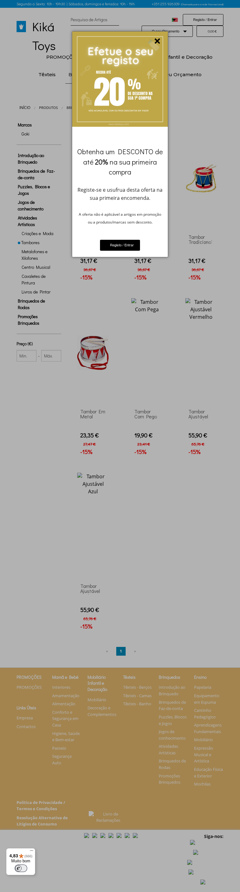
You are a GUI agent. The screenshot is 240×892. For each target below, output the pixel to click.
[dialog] (120, 144)
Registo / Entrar (121, 244)
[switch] (21, 868)
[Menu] (31, 852)
